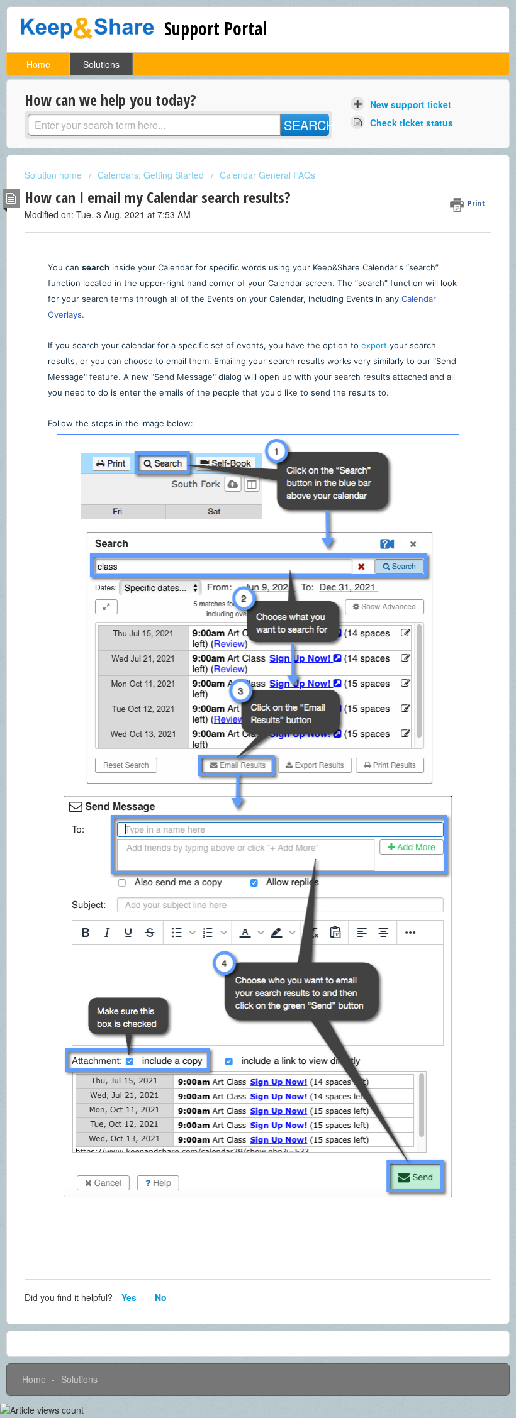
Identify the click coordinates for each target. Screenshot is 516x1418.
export (374, 345)
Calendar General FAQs (267, 175)
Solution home (54, 175)
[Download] (235, 716)
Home (38, 64)
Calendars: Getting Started (151, 175)
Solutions (101, 64)
